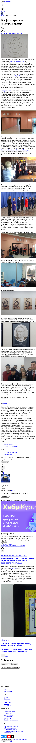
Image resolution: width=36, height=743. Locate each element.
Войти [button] (3, 11)
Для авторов (8, 713)
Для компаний (8, 715)
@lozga (13, 490)
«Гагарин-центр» (6, 91)
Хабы (6, 700)
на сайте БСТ (6, 403)
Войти (6, 689)
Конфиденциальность (11, 720)
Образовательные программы (13, 731)
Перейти (3, 541)
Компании (7, 702)
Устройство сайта (9, 711)
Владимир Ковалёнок (7, 150)
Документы (8, 716)
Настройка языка (6, 739)
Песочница (7, 705)
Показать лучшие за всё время (10, 667)
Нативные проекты (10, 729)
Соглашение (8, 718)
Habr (11, 741)
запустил (13, 568)
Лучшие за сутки (6, 664)
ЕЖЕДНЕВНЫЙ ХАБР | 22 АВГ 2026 (13, 546)
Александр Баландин (22, 150)
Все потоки (7, 1)
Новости (7, 699)
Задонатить (4, 462)
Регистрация (8, 691)
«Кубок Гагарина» (20, 76)
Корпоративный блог (11, 726)
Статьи (6, 697)
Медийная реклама (10, 728)
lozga (2, 15)
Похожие (14, 664)
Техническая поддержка (19, 739)
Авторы (6, 704)
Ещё (6, 656)
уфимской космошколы (17, 61)
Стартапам (7, 733)
